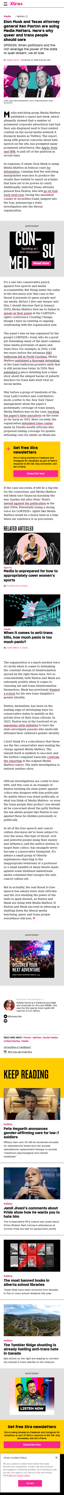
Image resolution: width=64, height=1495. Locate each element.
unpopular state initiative (21, 725)
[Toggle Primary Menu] (5, 4)
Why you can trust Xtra (20, 1052)
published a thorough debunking (37, 360)
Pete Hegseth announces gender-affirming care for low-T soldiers (31, 1133)
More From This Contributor (29, 999)
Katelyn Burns (13, 60)
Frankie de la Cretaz (17, 586)
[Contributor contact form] (6, 1021)
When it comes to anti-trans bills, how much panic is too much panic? (28, 637)
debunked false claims (37, 423)
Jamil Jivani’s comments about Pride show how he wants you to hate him (32, 1212)
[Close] (56, 1457)
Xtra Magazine (18, 3)
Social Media (50, 1037)
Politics (8, 1124)
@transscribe (15, 1016)
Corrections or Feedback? (17, 1047)
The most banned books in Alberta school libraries (26, 1282)
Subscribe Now (36, 473)
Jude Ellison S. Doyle (17, 647)
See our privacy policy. (19, 1475)
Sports (8, 567)
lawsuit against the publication (25, 503)
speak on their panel (18, 313)
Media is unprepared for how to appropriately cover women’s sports (31, 575)
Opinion (37, 1037)
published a (12, 372)
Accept (30, 1483)
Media (7, 16)
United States (12, 1041)
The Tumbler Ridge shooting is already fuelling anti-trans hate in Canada (31, 1349)
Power (27, 1037)
